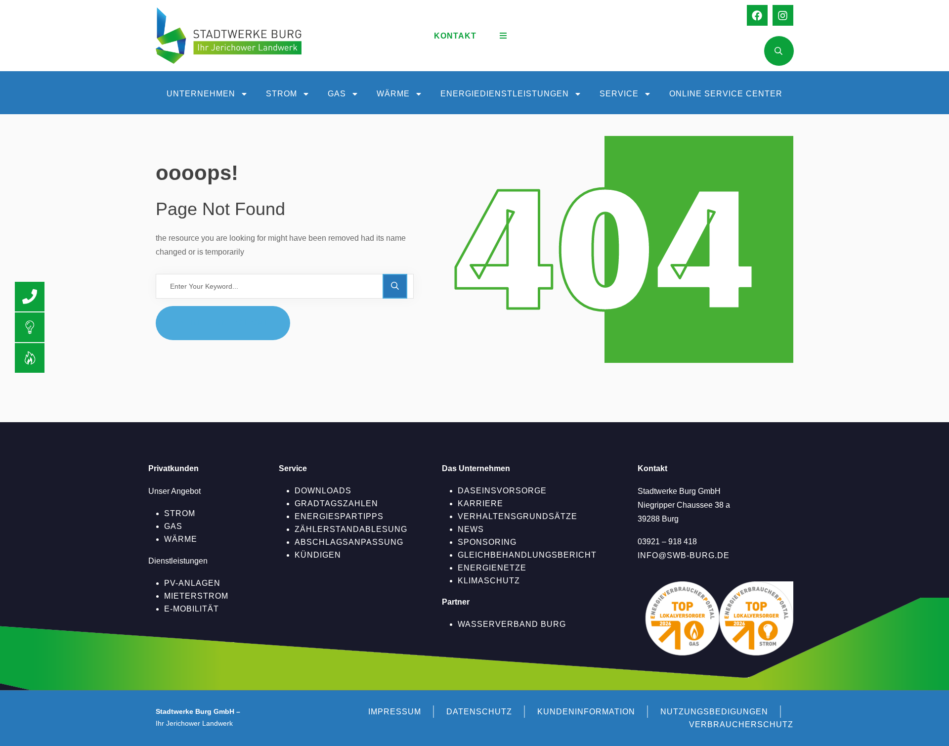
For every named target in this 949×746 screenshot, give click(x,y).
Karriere (480, 503)
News (471, 529)
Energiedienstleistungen (504, 93)
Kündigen (318, 555)
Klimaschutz (489, 580)
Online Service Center (725, 93)
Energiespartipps (339, 516)
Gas (337, 93)
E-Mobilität (191, 609)
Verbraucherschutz (741, 724)
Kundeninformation (586, 711)
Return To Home (230, 322)
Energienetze (492, 568)
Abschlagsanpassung (349, 542)
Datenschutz (479, 711)
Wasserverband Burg (512, 624)
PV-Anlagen (192, 583)
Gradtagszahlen (336, 503)
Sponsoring (487, 542)
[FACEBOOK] (757, 15)
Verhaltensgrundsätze (517, 516)
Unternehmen (201, 93)
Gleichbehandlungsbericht (527, 555)
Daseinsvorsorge (502, 490)
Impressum (394, 711)
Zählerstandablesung (351, 529)
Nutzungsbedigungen (714, 711)
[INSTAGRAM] (783, 15)
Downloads (323, 490)
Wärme (393, 93)
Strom (281, 93)
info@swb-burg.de (684, 555)
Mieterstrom (196, 596)
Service (619, 93)
